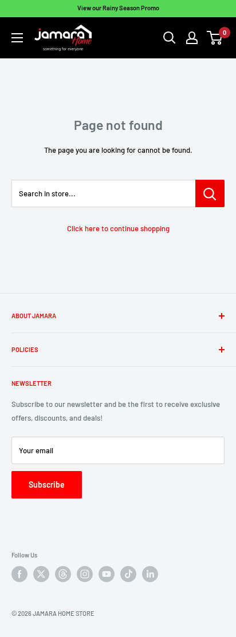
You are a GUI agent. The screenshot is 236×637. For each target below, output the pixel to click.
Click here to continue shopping (118, 228)
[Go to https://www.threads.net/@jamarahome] (63, 574)
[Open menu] (17, 37)
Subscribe (47, 484)
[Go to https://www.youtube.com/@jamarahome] (107, 574)
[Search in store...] (210, 193)
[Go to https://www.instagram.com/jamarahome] (85, 574)
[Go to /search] (169, 37)
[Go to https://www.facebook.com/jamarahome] (19, 574)
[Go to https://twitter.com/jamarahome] (41, 574)
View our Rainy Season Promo (118, 7)
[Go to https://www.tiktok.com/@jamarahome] (128, 574)
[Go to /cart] (215, 38)
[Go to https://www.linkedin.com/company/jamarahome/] (150, 574)
